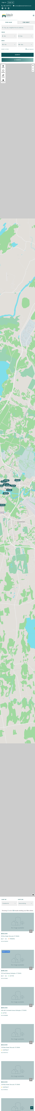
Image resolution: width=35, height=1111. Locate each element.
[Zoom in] (33, 65)
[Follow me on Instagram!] (5, 8)
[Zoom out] (33, 68)
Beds (3, 40)
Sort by (4, 899)
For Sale (8, 22)
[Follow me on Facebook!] (2, 8)
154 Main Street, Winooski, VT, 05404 (10, 1047)
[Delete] (3, 80)
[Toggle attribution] (33, 895)
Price (3, 32)
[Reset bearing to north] (33, 70)
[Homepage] (8, 15)
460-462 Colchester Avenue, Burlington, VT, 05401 (14, 1010)
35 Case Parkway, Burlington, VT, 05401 (11, 973)
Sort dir (20, 899)
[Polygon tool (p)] (3, 66)
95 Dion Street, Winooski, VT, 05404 (10, 936)
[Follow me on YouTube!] (8, 8)
